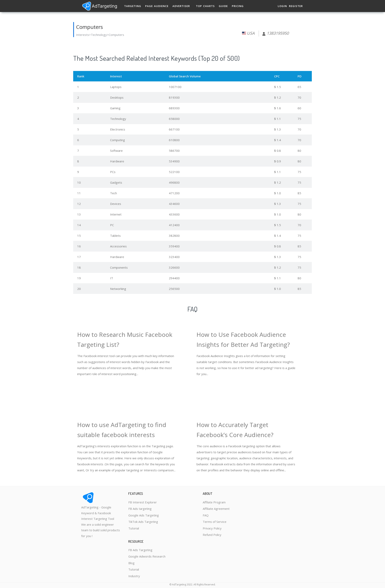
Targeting (132, 6)
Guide (223, 6)
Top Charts (205, 6)
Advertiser (181, 6)
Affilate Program (214, 502)
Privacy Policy (212, 528)
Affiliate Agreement (216, 509)
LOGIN (282, 6)
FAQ (206, 515)
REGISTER (296, 6)
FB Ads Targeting (140, 550)
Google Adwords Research (146, 556)
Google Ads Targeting (143, 515)
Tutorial (133, 528)
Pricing (238, 6)
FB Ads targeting (140, 509)
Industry (134, 576)
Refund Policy (212, 535)
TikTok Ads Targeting (143, 522)
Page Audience (156, 6)
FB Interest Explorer (142, 502)
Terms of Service (214, 522)
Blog (131, 563)
